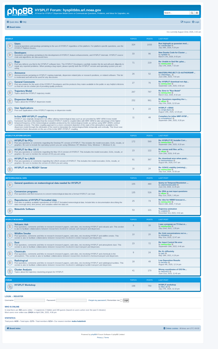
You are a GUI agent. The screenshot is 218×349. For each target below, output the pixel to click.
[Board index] (20, 11)
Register (18, 296)
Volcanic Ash (21, 224)
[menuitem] (23, 22)
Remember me (113, 300)
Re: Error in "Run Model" (170, 91)
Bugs (17, 62)
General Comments (24, 82)
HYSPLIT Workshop (24, 285)
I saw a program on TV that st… (173, 224)
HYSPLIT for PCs (23, 140)
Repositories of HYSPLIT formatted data (35, 200)
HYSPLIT (9, 39)
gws (163, 253)
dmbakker (165, 235)
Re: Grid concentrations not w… (173, 233)
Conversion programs (25, 191)
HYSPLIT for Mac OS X (26, 149)
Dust (16, 242)
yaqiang (164, 211)
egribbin (164, 55)
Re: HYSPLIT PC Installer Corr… (173, 140)
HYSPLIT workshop (167, 285)
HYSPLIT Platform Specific (18, 136)
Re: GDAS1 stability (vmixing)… (173, 167)
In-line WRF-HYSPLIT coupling (30, 116)
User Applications (23, 108)
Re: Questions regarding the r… (173, 99)
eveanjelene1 (166, 118)
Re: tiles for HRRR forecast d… (172, 200)
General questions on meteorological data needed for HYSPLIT (47, 183)
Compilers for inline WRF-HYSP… (174, 116)
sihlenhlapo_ (166, 75)
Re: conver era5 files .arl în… (171, 149)
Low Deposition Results (169, 260)
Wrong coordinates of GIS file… (173, 269)
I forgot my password (97, 300)
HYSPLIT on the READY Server (30, 167)
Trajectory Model (23, 91)
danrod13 (165, 271)
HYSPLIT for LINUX (24, 158)
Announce (19, 73)
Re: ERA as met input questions (173, 191)
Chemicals (20, 251)
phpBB (94, 334)
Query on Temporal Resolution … (174, 183)
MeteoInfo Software (24, 209)
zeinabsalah (166, 45)
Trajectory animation (168, 209)
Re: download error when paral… (173, 158)
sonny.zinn (166, 64)
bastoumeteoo (167, 160)
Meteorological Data (16, 178)
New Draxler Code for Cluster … (173, 52)
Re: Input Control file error (170, 242)
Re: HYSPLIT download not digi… (174, 82)
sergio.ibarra (166, 110)
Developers (20, 52)
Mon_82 (164, 287)
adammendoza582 (168, 185)
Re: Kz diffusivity (166, 251)
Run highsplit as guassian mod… (174, 43)
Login (8, 296)
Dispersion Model (23, 99)
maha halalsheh (79, 321)
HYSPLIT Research (14, 219)
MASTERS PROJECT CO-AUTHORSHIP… (177, 73)
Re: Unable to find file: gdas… (172, 62)
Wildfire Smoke (22, 233)
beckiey (164, 262)
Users (17, 43)
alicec (163, 101)
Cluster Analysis (23, 269)
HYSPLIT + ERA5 (166, 108)
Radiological (21, 260)
